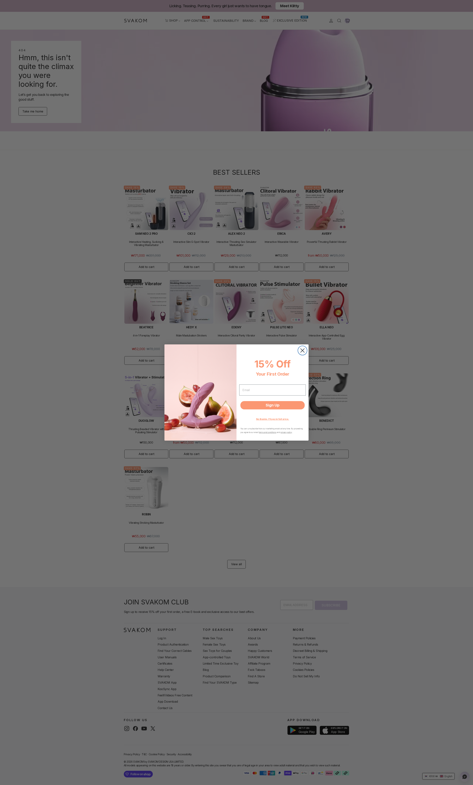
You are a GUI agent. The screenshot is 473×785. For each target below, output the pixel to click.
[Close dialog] (302, 350)
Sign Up (273, 405)
